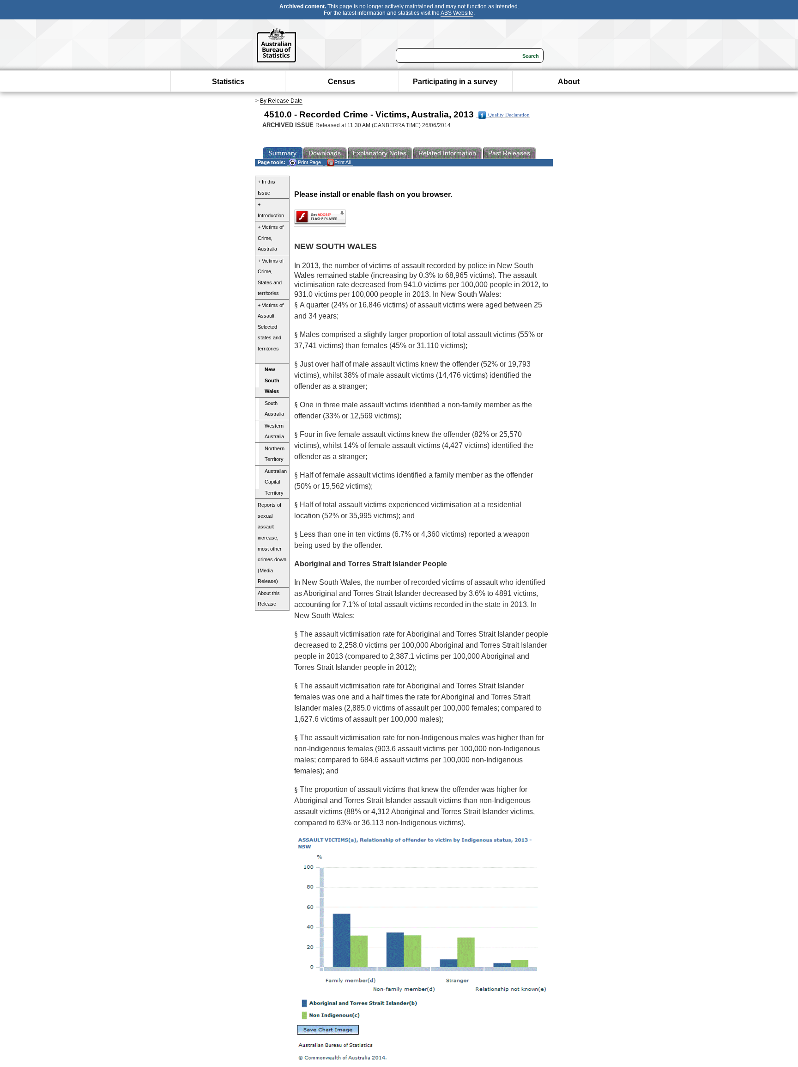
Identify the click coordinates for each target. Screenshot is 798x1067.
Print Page (308, 162)
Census (341, 82)
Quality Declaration (509, 114)
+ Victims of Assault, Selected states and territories (271, 326)
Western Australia (274, 431)
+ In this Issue (266, 187)
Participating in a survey (455, 82)
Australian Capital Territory (276, 482)
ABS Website (457, 13)
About (569, 82)
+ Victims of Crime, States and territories (271, 277)
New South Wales (272, 380)
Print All (342, 162)
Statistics (228, 82)
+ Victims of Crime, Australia (271, 237)
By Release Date (281, 101)
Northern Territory (274, 454)
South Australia (274, 408)
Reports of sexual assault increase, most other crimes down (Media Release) (272, 543)
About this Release (269, 598)
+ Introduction (271, 210)
